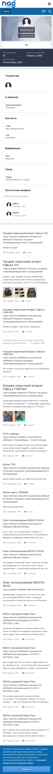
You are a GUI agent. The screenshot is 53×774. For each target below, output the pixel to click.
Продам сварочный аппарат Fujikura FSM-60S (24, 311)
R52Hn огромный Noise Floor (19, 614)
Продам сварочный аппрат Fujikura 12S (25, 233)
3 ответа (28, 331)
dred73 (15, 213)
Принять (26, 769)
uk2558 (22, 468)
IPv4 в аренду (11, 433)
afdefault (23, 236)
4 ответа (28, 456)
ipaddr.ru (23, 437)
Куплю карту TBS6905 (15, 492)
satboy (15, 203)
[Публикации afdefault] (26, 45)
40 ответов (29, 639)
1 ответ (28, 252)
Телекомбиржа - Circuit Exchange (29, 440)
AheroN (22, 496)
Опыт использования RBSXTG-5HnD (23, 520)
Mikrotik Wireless (21, 526)
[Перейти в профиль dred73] (9, 214)
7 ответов (31, 542)
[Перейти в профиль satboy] (9, 204)
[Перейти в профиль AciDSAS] (8, 85)
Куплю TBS (9, 464)
